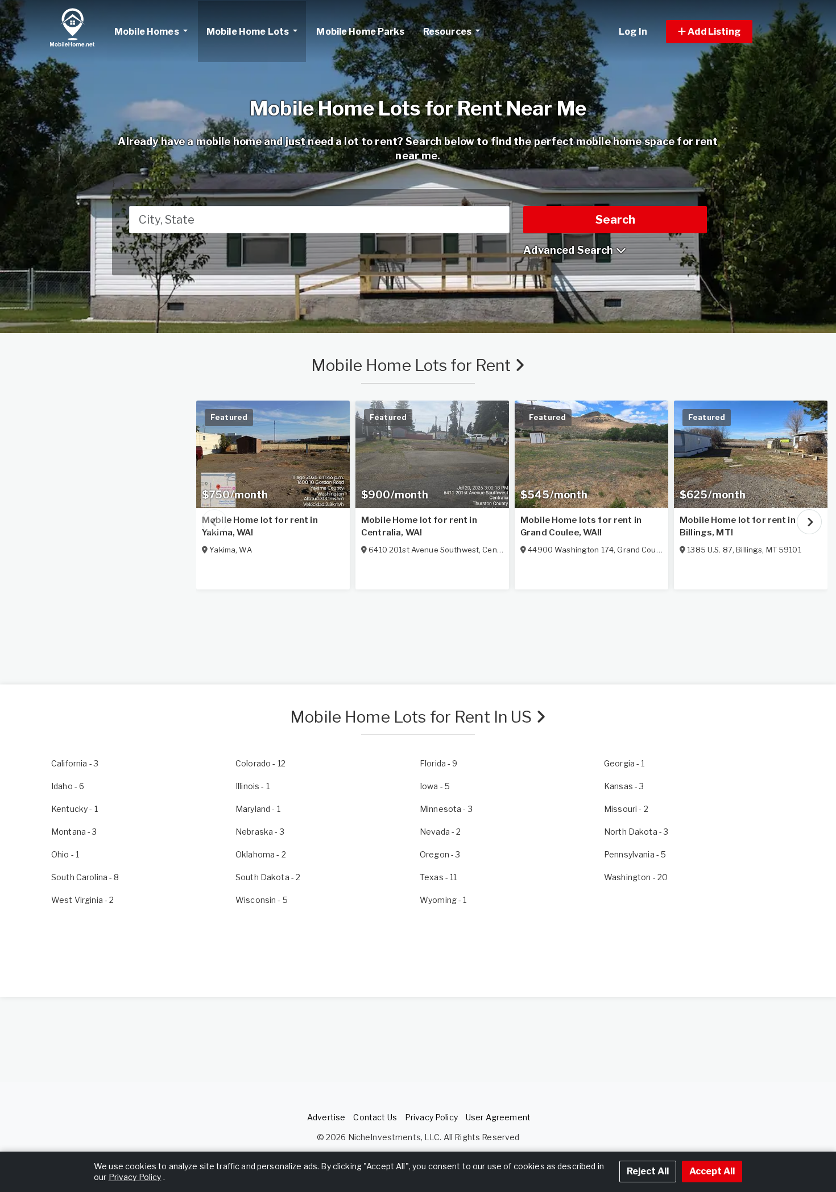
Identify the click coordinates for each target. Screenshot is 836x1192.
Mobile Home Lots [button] (248, 31)
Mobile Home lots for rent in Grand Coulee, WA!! (581, 526)
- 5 (435, 786)
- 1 (624, 763)
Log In (633, 31)
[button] (722, 31)
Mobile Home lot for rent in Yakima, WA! (260, 526)
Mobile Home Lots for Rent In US (412, 717)
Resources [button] (448, 31)
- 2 (626, 809)
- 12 (260, 763)
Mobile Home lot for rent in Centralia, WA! (419, 526)
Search (615, 219)
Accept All (712, 1171)
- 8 (85, 877)
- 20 (636, 877)
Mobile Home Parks (360, 31)
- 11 (438, 877)
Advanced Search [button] (569, 250)
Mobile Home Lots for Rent (413, 365)
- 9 (439, 763)
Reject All (648, 1171)
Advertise (326, 1117)
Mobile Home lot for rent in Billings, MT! (738, 526)
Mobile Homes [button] (147, 31)
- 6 (67, 786)
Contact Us (374, 1117)
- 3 (74, 763)
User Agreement (498, 1117)
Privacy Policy (431, 1117)
